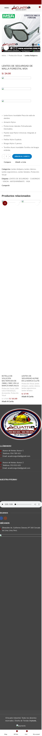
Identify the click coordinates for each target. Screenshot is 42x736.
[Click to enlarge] (6, 47)
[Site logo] (21, 8)
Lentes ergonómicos (9, 172)
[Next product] (8, 60)
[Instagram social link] (22, 2)
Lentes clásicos (30, 169)
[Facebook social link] (19, 2)
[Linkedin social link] (19, 185)
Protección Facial (8, 388)
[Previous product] (3, 60)
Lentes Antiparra (31, 55)
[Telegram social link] (22, 185)
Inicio (4, 55)
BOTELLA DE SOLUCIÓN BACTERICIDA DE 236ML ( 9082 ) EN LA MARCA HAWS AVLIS (10, 381)
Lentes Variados (24, 172)
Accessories (6, 393)
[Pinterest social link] (16, 185)
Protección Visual (15, 55)
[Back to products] (6, 60)
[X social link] (13, 185)
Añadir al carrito (22, 156)
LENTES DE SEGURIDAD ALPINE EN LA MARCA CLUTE (30, 378)
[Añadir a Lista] (17, 203)
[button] (8, 402)
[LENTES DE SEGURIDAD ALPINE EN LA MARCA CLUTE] (31, 287)
